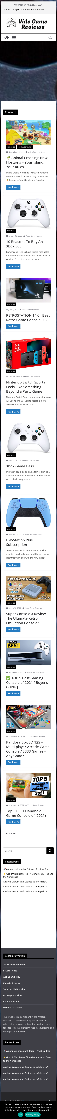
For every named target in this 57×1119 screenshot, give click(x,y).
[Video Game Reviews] (6, 37)
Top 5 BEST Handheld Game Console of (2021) (26, 813)
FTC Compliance (11, 1001)
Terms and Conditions (14, 964)
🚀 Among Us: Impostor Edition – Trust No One (26, 869)
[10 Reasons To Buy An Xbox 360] (28, 213)
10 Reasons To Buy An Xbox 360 (24, 243)
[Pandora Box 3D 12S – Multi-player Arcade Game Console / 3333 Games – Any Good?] (28, 717)
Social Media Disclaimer (15, 989)
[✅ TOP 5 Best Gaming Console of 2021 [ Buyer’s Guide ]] (28, 652)
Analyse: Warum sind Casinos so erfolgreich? (25, 881)
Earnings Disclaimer (13, 995)
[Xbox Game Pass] (28, 438)
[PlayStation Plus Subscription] (28, 512)
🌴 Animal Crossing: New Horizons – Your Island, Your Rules (27, 162)
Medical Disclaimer (12, 1007)
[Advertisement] (28, 71)
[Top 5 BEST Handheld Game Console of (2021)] (28, 785)
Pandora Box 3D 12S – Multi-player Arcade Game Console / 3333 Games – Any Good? (28, 749)
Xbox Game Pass (20, 466)
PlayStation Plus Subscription (19, 542)
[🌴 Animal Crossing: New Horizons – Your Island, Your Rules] (28, 132)
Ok (20, 1114)
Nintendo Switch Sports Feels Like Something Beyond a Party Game (25, 387)
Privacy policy (32, 1114)
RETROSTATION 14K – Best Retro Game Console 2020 (28, 317)
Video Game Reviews (36, 152)
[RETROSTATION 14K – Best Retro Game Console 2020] (28, 290)
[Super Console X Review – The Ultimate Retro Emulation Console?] (28, 588)
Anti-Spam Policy (11, 976)
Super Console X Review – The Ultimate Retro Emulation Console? (27, 618)
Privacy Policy (10, 970)
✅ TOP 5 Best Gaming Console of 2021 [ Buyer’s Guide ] (27, 682)
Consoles (11, 147)
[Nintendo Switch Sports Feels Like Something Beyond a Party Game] (28, 353)
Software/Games (25, 147)
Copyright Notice (11, 983)
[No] (53, 1109)
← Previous (9, 833)
